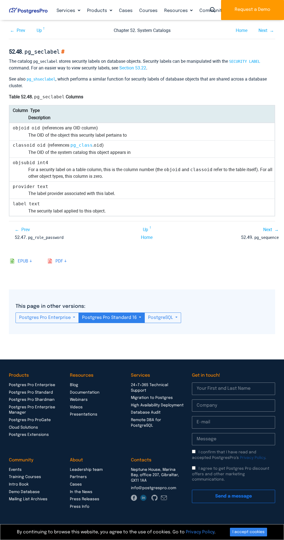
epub (23, 261)
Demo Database (24, 492)
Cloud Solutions (23, 427)
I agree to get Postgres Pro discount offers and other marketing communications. (230, 474)
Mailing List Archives (28, 499)
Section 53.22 (132, 68)
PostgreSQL (161, 317)
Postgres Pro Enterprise (45, 317)
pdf (59, 261)
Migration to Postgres (152, 398)
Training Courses (25, 477)
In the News (81, 492)
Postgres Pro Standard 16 (110, 317)
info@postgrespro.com (153, 488)
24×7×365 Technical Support (149, 387)
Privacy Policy (252, 458)
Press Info (79, 507)
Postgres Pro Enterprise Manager (32, 410)
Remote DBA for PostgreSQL (146, 423)
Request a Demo (252, 9)
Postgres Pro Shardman (32, 400)
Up (39, 30)
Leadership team (86, 470)
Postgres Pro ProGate (30, 420)
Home (241, 30)
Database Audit (146, 412)
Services (66, 10)
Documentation (85, 392)
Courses (148, 10)
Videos (76, 407)
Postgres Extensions (29, 435)
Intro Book (19, 484)
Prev (21, 30)
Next (262, 30)
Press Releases (84, 499)
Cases (126, 10)
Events (15, 470)
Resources (176, 10)
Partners (78, 477)
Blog (74, 385)
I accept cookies (248, 532)
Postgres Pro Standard (31, 392)
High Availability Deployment (157, 405)
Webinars (79, 400)
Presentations (83, 414)
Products (97, 10)
